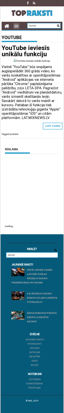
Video (34, 360)
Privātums (34, 387)
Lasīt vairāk (52, 126)
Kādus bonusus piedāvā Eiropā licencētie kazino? (42, 317)
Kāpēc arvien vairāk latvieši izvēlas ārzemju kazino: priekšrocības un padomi (31, 276)
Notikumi (34, 352)
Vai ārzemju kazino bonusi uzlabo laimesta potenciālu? (42, 297)
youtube (14, 134)
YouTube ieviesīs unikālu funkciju (26, 51)
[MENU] (16, 26)
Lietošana (35, 379)
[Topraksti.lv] (7, 26)
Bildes (34, 365)
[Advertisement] (32, 189)
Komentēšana (34, 383)
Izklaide (34, 348)
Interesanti (34, 343)
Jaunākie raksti (34, 339)
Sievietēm (34, 356)
